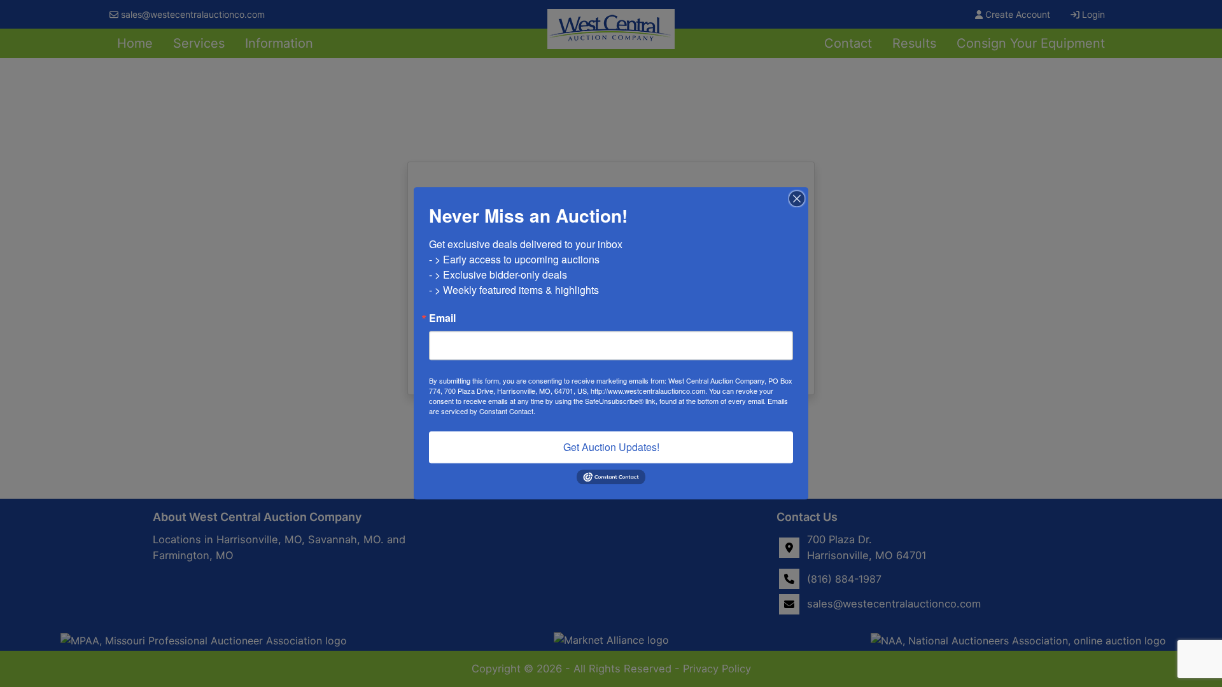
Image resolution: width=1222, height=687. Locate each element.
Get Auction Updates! (611, 447)
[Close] (796, 198)
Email (442, 318)
